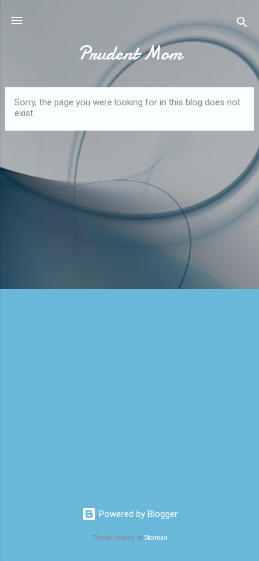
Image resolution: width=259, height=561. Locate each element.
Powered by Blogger (137, 514)
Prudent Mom (130, 53)
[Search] (242, 24)
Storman (156, 538)
